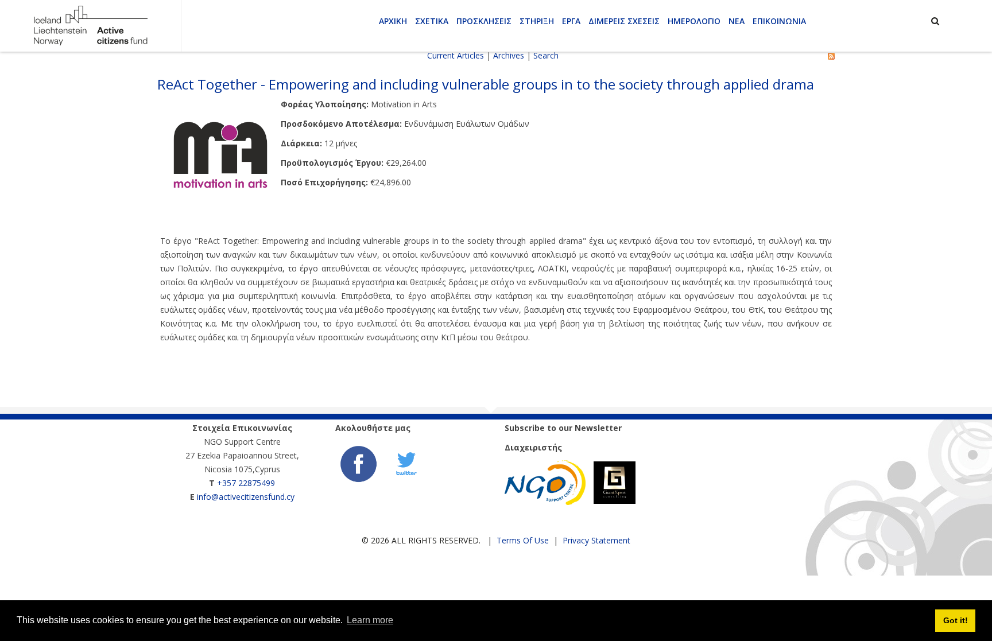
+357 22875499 (246, 482)
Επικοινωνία (779, 20)
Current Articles (455, 55)
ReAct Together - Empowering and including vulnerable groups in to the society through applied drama (485, 84)
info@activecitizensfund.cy (245, 496)
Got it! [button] (955, 620)
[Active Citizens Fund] (90, 25)
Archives (508, 55)
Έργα (571, 20)
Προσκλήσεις (484, 20)
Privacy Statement (596, 540)
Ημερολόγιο (694, 20)
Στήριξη (537, 20)
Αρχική (393, 20)
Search (546, 55)
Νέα (736, 20)
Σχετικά (431, 20)
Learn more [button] (370, 620)
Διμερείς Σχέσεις (624, 20)
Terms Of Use (523, 540)
